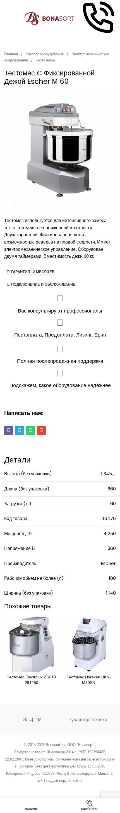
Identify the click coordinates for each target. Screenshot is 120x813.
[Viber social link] (88, 788)
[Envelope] (41, 430)
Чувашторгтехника (87, 719)
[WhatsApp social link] (67, 788)
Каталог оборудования (45, 54)
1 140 (111, 593)
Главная (11, 54)
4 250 (110, 533)
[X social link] (38, 788)
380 (112, 548)
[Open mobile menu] (6, 18)
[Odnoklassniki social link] (59, 788)
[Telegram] (19, 430)
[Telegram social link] (81, 788)
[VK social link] (74, 788)
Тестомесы (45, 60)
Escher (108, 563)
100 (112, 578)
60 (113, 503)
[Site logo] (50, 18)
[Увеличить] (9, 201)
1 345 (106, 474)
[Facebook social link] (31, 788)
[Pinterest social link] (52, 788)
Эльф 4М (32, 719)
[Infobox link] (98, 18)
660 (111, 489)
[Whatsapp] (30, 430)
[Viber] (8, 430)
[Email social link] (45, 788)
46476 (108, 518)
